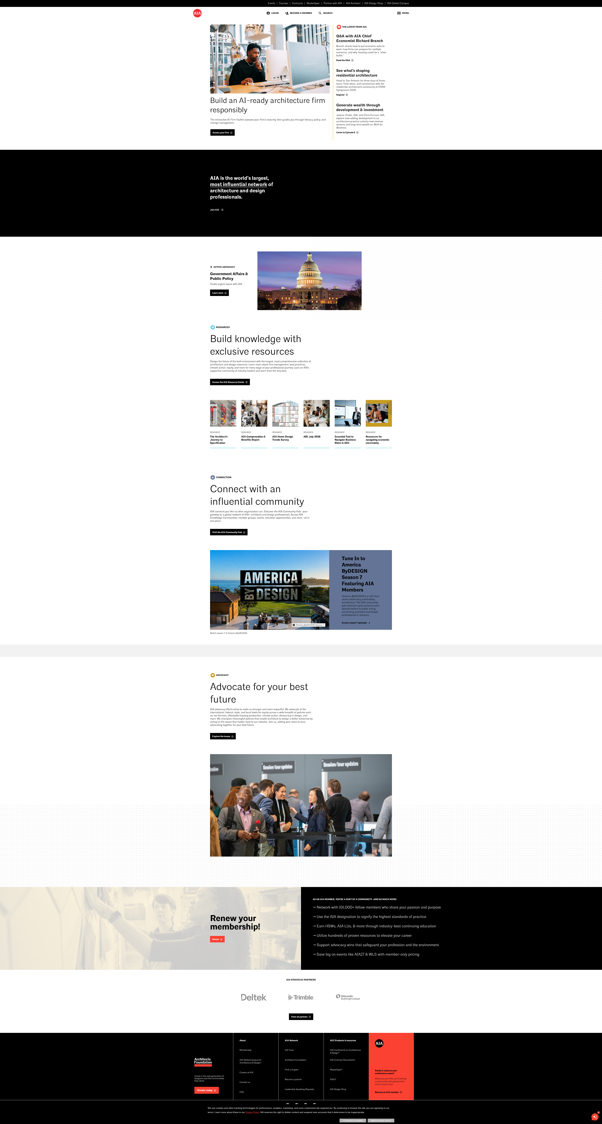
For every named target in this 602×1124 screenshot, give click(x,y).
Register (340, 94)
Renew (215, 939)
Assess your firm (221, 132)
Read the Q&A (343, 60)
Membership (245, 1050)
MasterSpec (313, 3)
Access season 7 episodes (354, 622)
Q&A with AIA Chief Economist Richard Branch (359, 38)
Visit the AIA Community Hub (227, 532)
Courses (283, 3)
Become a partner (293, 1079)
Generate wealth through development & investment (359, 107)
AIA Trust (289, 1050)
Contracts (297, 3)
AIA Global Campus (398, 3)
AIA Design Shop (373, 3)
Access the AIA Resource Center (228, 382)
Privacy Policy (252, 1112)
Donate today (205, 1090)
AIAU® (333, 1079)
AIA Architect (353, 3)
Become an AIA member (387, 1092)
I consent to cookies (353, 1120)
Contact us (245, 1082)
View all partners (299, 1016)
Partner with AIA (333, 3)
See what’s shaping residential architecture (356, 73)
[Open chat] (595, 1117)
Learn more (217, 293)
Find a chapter (291, 1070)
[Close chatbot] (598, 1112)
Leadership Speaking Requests (299, 1089)
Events (271, 3)
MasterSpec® (336, 1070)
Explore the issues (221, 736)
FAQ (242, 1092)
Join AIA (214, 209)
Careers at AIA (246, 1072)
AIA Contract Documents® (342, 1060)
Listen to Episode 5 (345, 132)
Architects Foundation (295, 1060)
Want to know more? (381, 1120)
